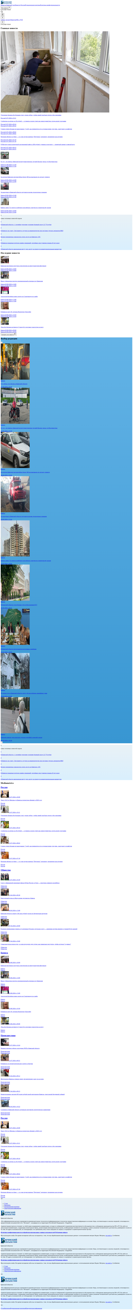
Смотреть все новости (7, 334)
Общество (13, 20)
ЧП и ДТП (19, 20)
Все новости (4, 8)
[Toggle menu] (2, 14)
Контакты (7, 1205)
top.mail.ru (109, 1235)
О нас (6, 1203)
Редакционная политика (11, 1206)
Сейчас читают (5, 20)
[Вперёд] (2, 22)
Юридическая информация (12, 1208)
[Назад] (2, 17)
